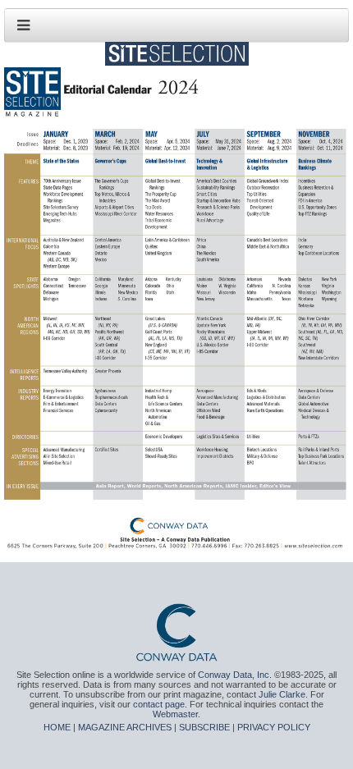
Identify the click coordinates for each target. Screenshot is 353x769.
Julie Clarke (282, 694)
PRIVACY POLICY (273, 727)
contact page (159, 704)
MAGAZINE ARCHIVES (125, 727)
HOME (57, 727)
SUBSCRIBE (204, 727)
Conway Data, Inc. (235, 675)
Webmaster (175, 714)
